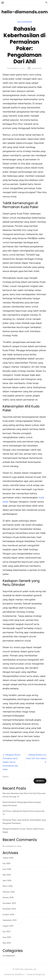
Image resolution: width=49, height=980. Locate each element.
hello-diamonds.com (24, 12)
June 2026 (7, 869)
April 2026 (7, 880)
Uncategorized (24, 22)
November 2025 (9, 909)
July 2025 (6, 931)
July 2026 (6, 863)
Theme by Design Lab (36, 974)
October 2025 (8, 914)
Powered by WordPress (14, 974)
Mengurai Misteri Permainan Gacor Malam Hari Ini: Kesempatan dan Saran (11, 762)
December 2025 (9, 903)
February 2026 (9, 892)
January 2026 (8, 897)
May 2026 (7, 875)
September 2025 (9, 920)
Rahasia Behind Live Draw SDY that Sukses (36, 756)
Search (5, 776)
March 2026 (7, 886)
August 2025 (8, 926)
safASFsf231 (36, 68)
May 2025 (7, 943)
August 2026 (8, 858)
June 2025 (7, 937)
